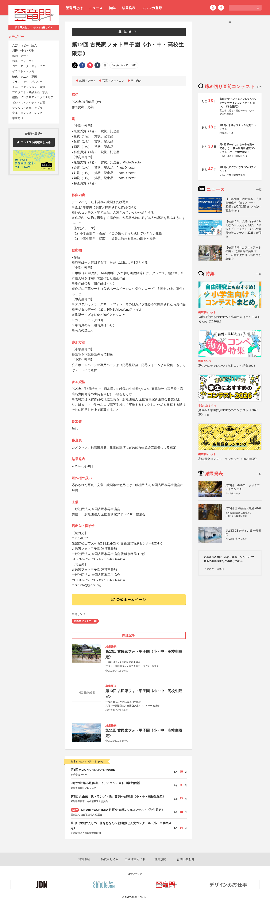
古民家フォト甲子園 (85, 621)
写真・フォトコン (23, 61)
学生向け (17, 118)
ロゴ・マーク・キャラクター (30, 66)
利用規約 (160, 859)
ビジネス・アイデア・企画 (28, 102)
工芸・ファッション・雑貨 (28, 87)
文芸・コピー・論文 (24, 45)
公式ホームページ (130, 599)
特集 (112, 8)
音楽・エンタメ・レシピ (27, 113)
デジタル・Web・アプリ (27, 107)
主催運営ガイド (135, 859)
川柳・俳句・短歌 (23, 50)
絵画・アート (20, 55)
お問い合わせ (185, 859)
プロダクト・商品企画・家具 (30, 92)
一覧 (259, 189)
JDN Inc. (143, 897)
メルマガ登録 (152, 8)
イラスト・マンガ (23, 71)
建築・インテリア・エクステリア (32, 97)
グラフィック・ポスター (27, 82)
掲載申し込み (110, 859)
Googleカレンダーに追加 (124, 65)
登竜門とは (74, 8)
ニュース (96, 8)
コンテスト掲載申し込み (36, 142)
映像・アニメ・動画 (24, 76)
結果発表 (128, 8)
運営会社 (84, 859)
